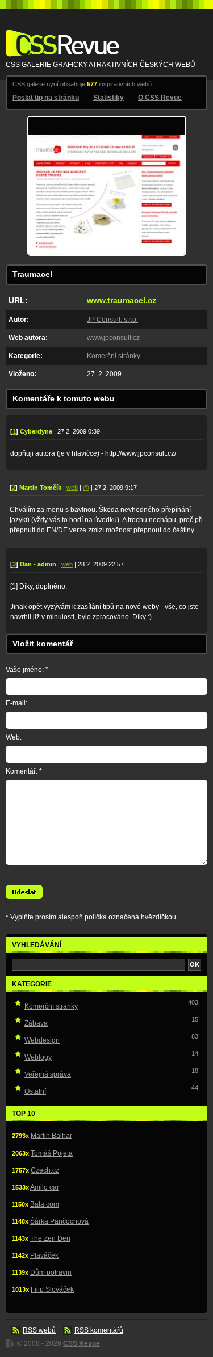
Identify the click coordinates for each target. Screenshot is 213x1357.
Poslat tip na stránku (45, 98)
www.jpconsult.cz (113, 338)
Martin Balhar (51, 1136)
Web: (14, 737)
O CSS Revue (160, 98)
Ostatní (35, 1091)
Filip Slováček (52, 1289)
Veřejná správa (47, 1074)
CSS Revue (60, 35)
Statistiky (108, 98)
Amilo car (44, 1187)
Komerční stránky (113, 356)
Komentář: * (24, 771)
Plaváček (44, 1255)
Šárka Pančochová (59, 1221)
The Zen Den (50, 1238)
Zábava (36, 1023)
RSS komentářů (98, 1330)
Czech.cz (45, 1170)
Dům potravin (51, 1272)
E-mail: (16, 703)
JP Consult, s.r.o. (112, 320)
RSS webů (39, 1330)
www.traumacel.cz (121, 300)
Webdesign (42, 1040)
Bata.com (44, 1204)
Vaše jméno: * (27, 670)
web (72, 487)
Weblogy (38, 1057)
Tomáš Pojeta (52, 1153)
